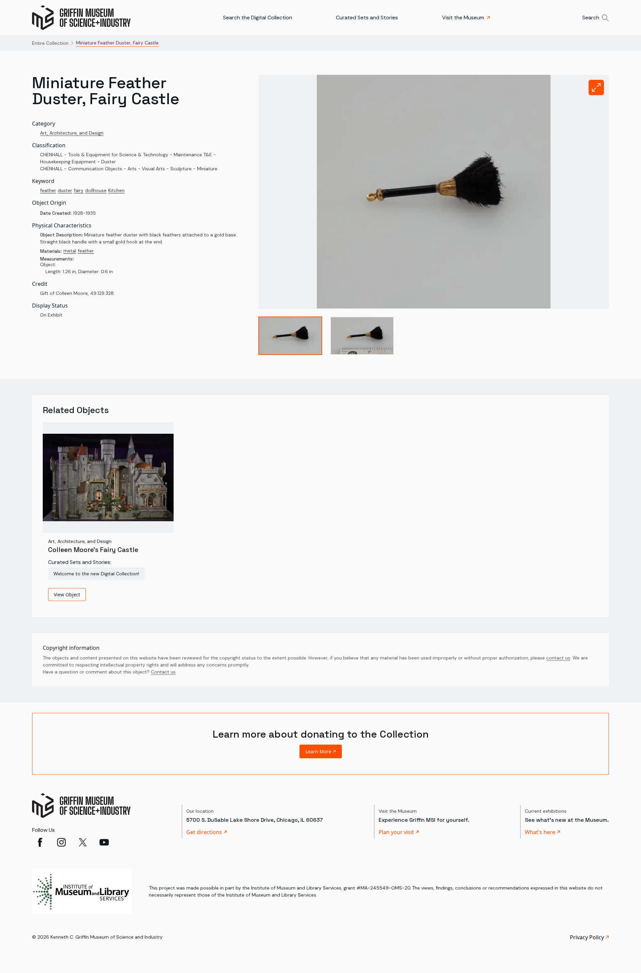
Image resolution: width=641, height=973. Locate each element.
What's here (540, 832)
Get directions (204, 832)
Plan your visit (396, 832)
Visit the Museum (463, 17)
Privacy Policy (587, 937)
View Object (67, 594)
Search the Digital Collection (257, 17)
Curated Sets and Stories (367, 17)
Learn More (318, 751)
